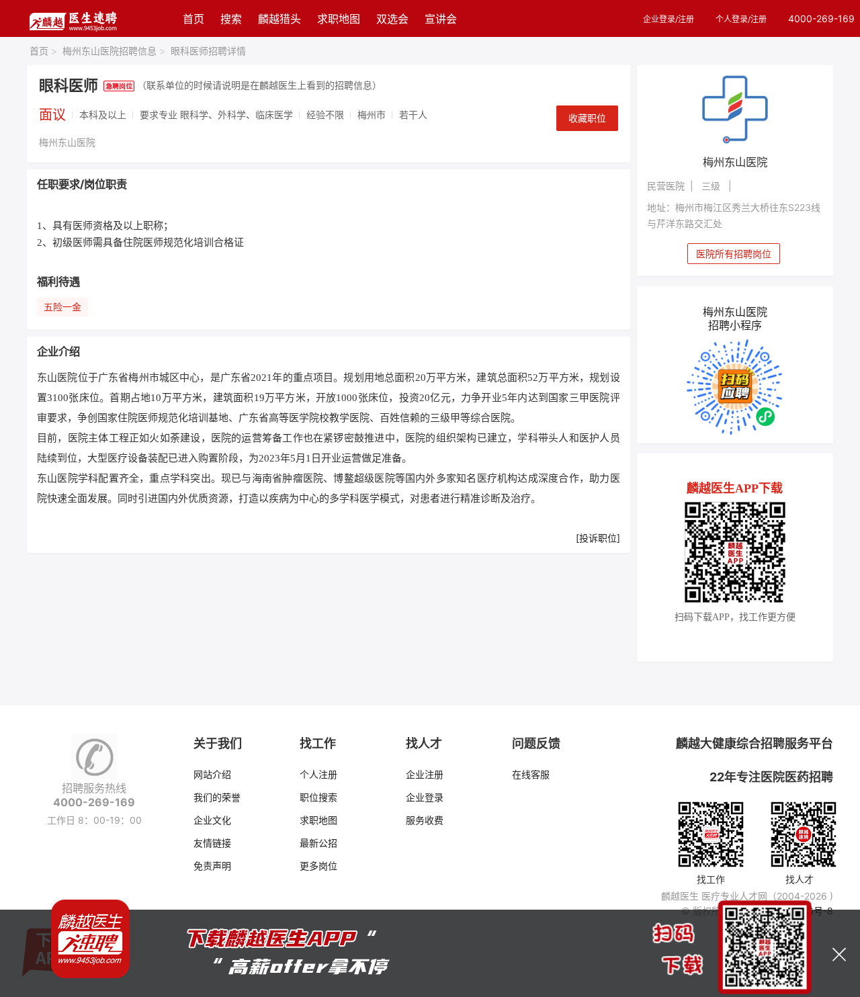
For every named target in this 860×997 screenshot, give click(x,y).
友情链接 (212, 843)
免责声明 (212, 865)
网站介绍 (212, 774)
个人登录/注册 (741, 19)
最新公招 (318, 843)
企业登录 (424, 797)
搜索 (231, 19)
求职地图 (338, 19)
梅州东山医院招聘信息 (113, 50)
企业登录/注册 (668, 19)
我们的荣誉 (217, 797)
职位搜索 (318, 797)
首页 (193, 19)
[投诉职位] (598, 538)
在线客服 (531, 774)
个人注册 (318, 774)
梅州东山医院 (67, 142)
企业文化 (212, 820)
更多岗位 (318, 865)
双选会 (392, 19)
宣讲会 (441, 19)
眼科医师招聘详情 (208, 50)
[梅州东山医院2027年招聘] (735, 109)
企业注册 (424, 774)
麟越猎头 (279, 19)
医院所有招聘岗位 (733, 253)
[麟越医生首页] (73, 18)
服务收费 (424, 820)
